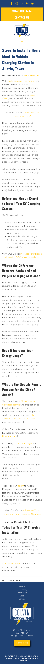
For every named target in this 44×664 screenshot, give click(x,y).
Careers (22, 599)
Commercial (22, 593)
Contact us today (11, 564)
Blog (17, 580)
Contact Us (22, 17)
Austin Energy (24, 444)
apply (21, 486)
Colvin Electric (22, 31)
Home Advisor (9, 436)
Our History (22, 590)
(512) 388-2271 (22, 10)
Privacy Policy (13, 658)
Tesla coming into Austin (21, 81)
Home (22, 587)
